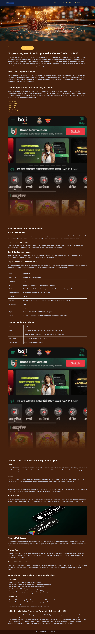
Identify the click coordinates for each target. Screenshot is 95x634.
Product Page (13, 101)
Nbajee (11, 112)
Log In (14, 47)
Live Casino (85, 2)
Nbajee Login (13, 103)
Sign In (55, 2)
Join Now (61, 2)
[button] (1, 23)
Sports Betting (76, 2)
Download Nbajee (14, 110)
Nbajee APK (12, 107)
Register (27, 47)
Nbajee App (12, 105)
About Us (68, 2)
